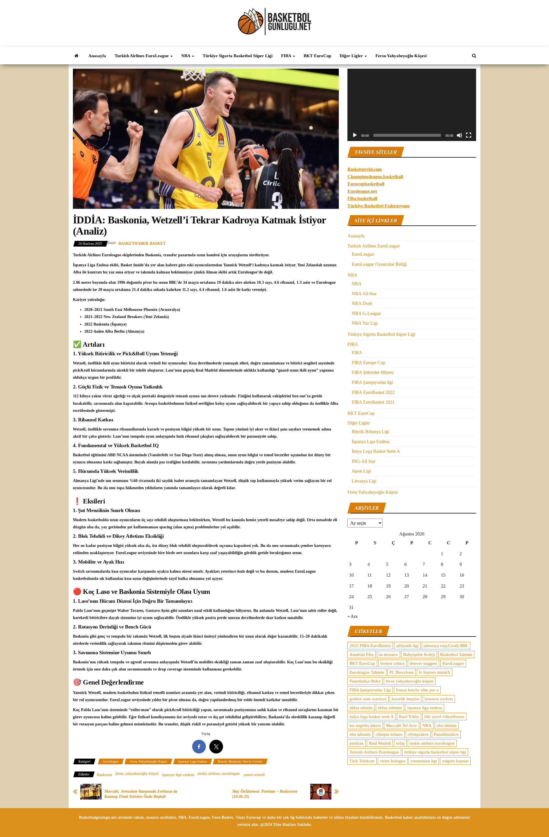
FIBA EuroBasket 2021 (373, 402)
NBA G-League (366, 313)
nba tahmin (447, 725)
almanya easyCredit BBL (446, 645)
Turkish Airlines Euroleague (374, 752)
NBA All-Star (364, 293)
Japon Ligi (361, 471)
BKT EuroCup (317, 55)
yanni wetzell (254, 775)
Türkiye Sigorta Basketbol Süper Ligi (237, 55)
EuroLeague (363, 254)
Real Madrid (380, 743)
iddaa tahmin (361, 707)
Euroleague (111, 761)
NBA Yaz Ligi (365, 323)
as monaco (388, 654)
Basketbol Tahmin (456, 654)
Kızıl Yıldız (409, 716)
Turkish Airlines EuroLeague (142, 55)
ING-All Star (363, 461)
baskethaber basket (142, 243)
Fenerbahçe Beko (365, 681)
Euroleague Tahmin (366, 672)
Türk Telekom (362, 761)
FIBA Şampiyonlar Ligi (370, 690)
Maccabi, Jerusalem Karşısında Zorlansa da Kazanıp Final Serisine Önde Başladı (140, 794)
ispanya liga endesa (178, 775)
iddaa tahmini (390, 707)
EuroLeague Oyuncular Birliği (379, 264)
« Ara (352, 616)
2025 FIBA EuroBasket (370, 645)
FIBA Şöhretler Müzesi (373, 372)
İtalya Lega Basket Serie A (376, 451)
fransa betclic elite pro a (417, 690)
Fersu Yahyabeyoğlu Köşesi (401, 55)
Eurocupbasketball (365, 183)
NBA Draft (362, 303)
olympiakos (418, 734)
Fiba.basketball (362, 198)
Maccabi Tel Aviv (401, 725)
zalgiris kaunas (455, 761)
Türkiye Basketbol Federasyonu (378, 205)
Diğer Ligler (352, 55)
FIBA (286, 55)
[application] (411, 105)
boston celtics (392, 663)
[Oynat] (355, 135)
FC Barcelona (401, 672)
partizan (356, 743)
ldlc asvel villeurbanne (444, 716)
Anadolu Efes (361, 654)
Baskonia (104, 775)
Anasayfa (97, 55)
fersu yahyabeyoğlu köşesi (137, 773)
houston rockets (439, 699)
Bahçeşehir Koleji (419, 654)
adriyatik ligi (407, 645)
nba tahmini (360, 734)
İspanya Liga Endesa (192, 761)
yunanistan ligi (424, 761)
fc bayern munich (434, 672)
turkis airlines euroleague (219, 773)
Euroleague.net (362, 191)
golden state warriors (368, 699)
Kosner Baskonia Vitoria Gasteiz (240, 761)
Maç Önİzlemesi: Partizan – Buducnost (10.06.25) (264, 794)
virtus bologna (392, 761)
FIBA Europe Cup (368, 362)
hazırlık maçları (405, 699)
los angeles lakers (365, 725)
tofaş (400, 743)
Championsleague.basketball (375, 176)
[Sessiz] (459, 135)
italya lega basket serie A (371, 716)
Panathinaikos (446, 734)
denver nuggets (423, 663)
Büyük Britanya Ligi (370, 431)
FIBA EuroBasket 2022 (373, 392)
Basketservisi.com (364, 169)
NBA (186, 55)
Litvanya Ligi (364, 481)
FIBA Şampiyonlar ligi (372, 382)
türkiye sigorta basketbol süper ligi (435, 752)
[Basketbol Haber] (76, 55)
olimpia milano (389, 734)
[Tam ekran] (469, 135)
